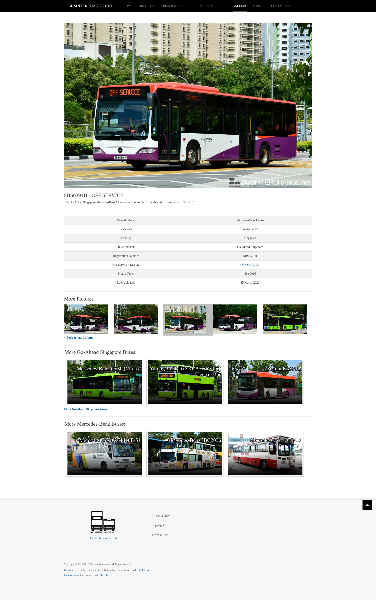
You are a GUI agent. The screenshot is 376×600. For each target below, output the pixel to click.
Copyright (158, 525)
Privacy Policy (161, 515)
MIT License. (145, 570)
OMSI (257, 6)
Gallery (240, 6)
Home (127, 6)
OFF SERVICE (250, 264)
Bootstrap (69, 570)
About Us (146, 6)
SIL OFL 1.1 (107, 575)
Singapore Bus (210, 6)
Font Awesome (71, 575)
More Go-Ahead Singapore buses (85, 409)
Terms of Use (160, 534)
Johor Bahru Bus (175, 6)
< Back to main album (79, 337)
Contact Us (280, 6)
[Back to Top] (367, 505)
